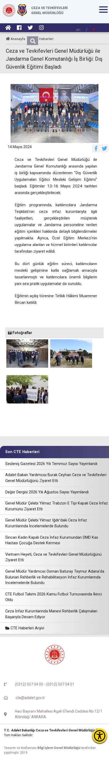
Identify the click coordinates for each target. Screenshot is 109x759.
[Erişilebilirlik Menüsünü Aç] (99, 736)
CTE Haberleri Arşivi (27, 628)
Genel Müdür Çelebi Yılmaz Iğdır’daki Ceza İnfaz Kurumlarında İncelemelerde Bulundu (46, 523)
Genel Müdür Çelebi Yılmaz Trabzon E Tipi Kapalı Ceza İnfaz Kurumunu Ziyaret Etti (56, 506)
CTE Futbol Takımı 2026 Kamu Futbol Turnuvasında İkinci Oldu (53, 597)
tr (94, 29)
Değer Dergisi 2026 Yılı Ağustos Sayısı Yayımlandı (47, 492)
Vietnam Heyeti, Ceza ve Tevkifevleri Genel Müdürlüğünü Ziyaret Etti (53, 557)
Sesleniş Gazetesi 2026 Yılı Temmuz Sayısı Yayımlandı (51, 464)
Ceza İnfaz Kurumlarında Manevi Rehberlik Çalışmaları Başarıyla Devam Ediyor (51, 614)
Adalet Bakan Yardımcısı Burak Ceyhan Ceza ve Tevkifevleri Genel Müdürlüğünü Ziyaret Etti (55, 478)
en (78, 29)
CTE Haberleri (42, 39)
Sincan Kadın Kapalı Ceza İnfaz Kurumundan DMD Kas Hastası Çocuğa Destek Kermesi (51, 540)
